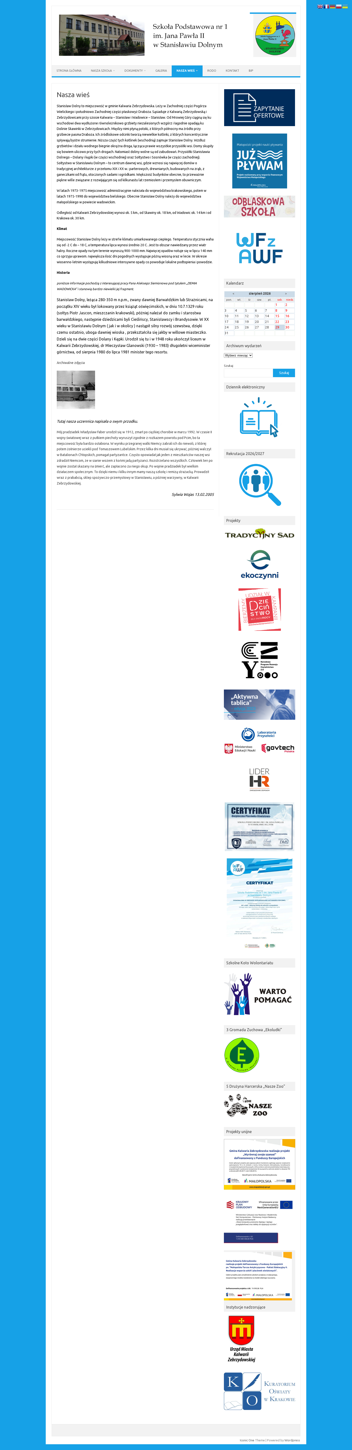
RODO (211, 70)
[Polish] (339, 6)
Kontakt (232, 70)
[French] (327, 6)
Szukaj (228, 365)
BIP (251, 70)
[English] (320, 6)
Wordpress (292, 1440)
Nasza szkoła (101, 70)
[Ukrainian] (345, 6)
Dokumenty (134, 70)
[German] (333, 6)
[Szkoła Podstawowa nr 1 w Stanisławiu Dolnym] (176, 57)
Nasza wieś (185, 70)
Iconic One (247, 1440)
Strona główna (69, 70)
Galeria (161, 70)
